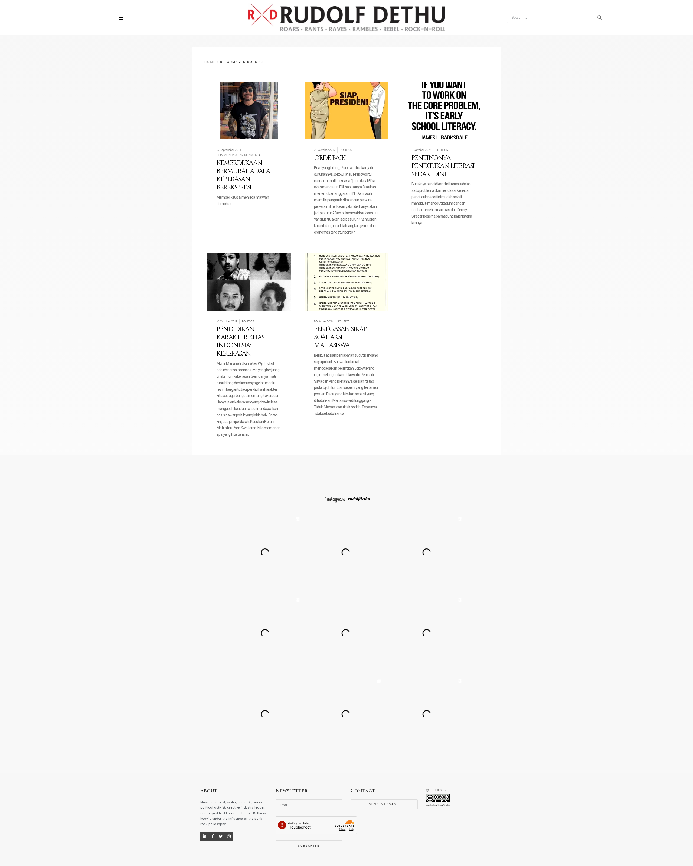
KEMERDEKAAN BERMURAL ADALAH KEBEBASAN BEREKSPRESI (246, 175)
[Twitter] (221, 836)
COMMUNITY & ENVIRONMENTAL (239, 155)
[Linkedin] (204, 836)
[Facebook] (212, 836)
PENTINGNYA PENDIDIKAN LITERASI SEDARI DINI (443, 166)
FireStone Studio (441, 805)
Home (209, 62)
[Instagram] (229, 836)
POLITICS (346, 150)
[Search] (599, 17)
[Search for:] (557, 17)
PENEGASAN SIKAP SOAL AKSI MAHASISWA (340, 337)
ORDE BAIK (329, 158)
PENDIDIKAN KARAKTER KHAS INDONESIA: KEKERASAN (240, 341)
